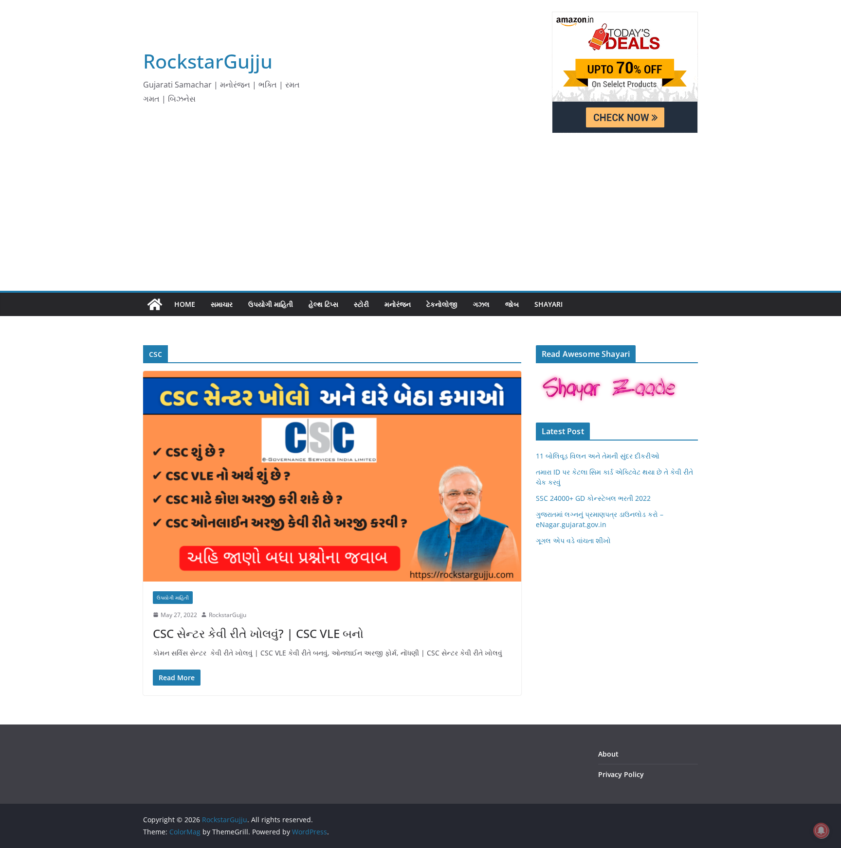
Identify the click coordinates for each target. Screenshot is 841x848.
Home (184, 304)
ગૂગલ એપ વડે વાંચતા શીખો (573, 540)
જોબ (512, 304)
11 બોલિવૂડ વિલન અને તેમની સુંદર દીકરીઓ (597, 455)
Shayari (548, 304)
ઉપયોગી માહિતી (270, 304)
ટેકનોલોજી (441, 304)
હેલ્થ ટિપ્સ (323, 304)
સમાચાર (222, 304)
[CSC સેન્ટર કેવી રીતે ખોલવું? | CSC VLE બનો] (332, 476)
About (608, 754)
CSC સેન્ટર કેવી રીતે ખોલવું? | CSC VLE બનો (258, 633)
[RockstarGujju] (154, 304)
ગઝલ (481, 304)
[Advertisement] (420, 218)
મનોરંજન (397, 304)
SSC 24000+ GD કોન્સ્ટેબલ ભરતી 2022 (593, 498)
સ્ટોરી (361, 304)
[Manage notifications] (821, 830)
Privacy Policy (621, 774)
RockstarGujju (208, 61)
